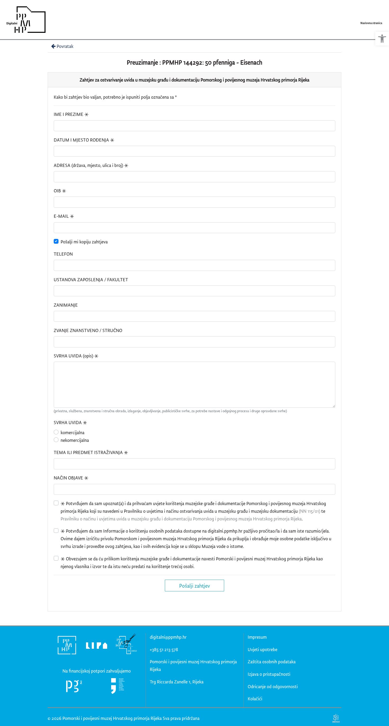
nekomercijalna (75, 440)
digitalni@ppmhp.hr (168, 637)
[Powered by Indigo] (336, 718)
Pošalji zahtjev (194, 585)
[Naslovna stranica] (24, 19)
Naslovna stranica (371, 23)
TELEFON (63, 254)
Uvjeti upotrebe (262, 649)
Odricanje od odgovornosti (273, 686)
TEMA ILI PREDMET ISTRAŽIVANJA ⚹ (91, 452)
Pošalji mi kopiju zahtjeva (84, 242)
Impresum (257, 637)
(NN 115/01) (309, 511)
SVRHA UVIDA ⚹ (70, 422)
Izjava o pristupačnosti (269, 674)
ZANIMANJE (66, 305)
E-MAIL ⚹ (64, 216)
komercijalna (72, 432)
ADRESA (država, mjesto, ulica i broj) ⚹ (91, 165)
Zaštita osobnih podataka (272, 662)
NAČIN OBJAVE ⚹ (71, 478)
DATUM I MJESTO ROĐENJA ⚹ (84, 140)
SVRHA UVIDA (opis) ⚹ (76, 356)
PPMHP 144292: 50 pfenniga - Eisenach (212, 62)
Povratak (65, 46)
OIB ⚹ (60, 191)
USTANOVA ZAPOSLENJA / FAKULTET (91, 279)
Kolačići (255, 699)
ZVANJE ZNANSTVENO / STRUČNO (88, 330)
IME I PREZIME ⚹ (71, 114)
